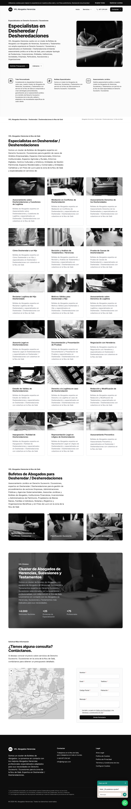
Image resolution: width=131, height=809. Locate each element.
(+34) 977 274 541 (63, 758)
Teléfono (104, 681)
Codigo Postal (85, 690)
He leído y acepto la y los (98, 711)
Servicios (86, 9)
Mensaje (83, 699)
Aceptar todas (100, 3)
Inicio (78, 9)
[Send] (124, 794)
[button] (36, 694)
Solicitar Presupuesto (17, 66)
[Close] (125, 783)
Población (105, 690)
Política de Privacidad (103, 710)
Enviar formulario (99, 717)
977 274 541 (103, 9)
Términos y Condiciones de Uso (92, 712)
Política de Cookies (103, 756)
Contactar (115, 9)
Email (82, 681)
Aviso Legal (100, 753)
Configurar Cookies (103, 766)
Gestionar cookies (116, 3)
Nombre (83, 672)
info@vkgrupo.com (64, 762)
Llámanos (36, 66)
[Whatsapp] (125, 803)
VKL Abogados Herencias (24, 9)
